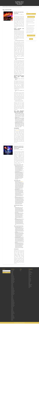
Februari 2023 (12, 312)
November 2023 (12, 303)
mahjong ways (30, 274)
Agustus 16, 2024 (16, 14)
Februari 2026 (12, 276)
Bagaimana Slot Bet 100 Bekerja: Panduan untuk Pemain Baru (18, 147)
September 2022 (12, 313)
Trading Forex (30, 285)
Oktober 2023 (12, 304)
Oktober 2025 (12, 280)
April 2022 (12, 314)
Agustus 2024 (12, 294)
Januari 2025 (12, 289)
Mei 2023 (12, 309)
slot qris (29, 282)
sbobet (29, 275)
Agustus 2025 (12, 282)
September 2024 (12, 293)
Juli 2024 (12, 295)
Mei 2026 (12, 273)
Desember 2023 (12, 302)
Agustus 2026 (12, 270)
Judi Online (30, 273)
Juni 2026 (12, 272)
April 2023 (12, 310)
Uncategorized (30, 286)
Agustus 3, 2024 (16, 149)
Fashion (29, 270)
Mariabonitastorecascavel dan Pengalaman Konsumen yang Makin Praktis (30, 23)
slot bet (29, 277)
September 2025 (12, 281)
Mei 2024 (12, 297)
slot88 (29, 283)
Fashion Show (30, 271)
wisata (29, 287)
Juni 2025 (12, 284)
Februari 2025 (12, 288)
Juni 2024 (12, 296)
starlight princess (30, 284)
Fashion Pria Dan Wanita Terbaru (19, 3)
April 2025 (12, 286)
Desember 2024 (12, 290)
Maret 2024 (12, 299)
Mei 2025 (12, 285)
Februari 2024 (12, 300)
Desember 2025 (12, 278)
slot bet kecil (22, 181)
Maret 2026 (12, 275)
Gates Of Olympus (30, 272)
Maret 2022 (12, 315)
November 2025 (12, 279)
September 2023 (12, 305)
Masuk (20, 270)
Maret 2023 (12, 311)
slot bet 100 (30, 278)
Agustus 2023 (12, 306)
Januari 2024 (12, 301)
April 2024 (12, 298)
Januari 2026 (12, 277)
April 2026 (12, 274)
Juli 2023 (12, 307)
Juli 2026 (12, 271)
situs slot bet (30, 276)
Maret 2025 (12, 287)
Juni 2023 (12, 308)
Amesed (20, 14)
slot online (30, 281)
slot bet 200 (17, 130)
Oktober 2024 (12, 292)
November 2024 (12, 291)
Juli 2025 (12, 283)
